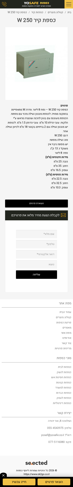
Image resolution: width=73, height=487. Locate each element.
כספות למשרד (63, 388)
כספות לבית (64, 367)
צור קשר (66, 343)
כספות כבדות (63, 393)
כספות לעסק (64, 398)
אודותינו (66, 338)
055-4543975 (55, 428)
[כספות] (36, 4)
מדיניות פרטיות (63, 348)
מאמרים (66, 328)
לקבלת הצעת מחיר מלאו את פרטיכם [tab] (35, 215)
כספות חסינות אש (61, 377)
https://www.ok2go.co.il (36, 474)
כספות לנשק (64, 372)
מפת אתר (66, 333)
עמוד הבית (65, 312)
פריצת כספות (63, 323)
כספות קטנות (63, 383)
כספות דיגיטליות (62, 403)
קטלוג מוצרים (63, 317)
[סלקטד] (36, 463)
